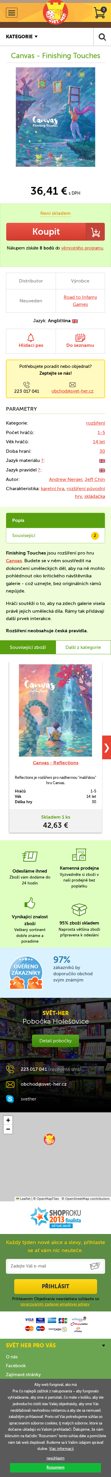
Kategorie (19, 36)
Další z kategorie (83, 647)
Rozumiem (55, 1467)
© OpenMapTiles (46, 1199)
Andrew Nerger (65, 479)
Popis (18, 520)
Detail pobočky (55, 1041)
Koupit (46, 231)
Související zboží (28, 647)
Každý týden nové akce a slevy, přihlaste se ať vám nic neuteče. (55, 1246)
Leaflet (24, 1199)
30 (102, 451)
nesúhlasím (55, 1458)
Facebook (16, 1365)
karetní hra (52, 488)
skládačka (94, 496)
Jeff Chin (95, 479)
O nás (12, 1357)
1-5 (101, 432)
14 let (99, 441)
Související (54, 535)
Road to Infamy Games (80, 300)
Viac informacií (61, 1449)
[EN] (102, 460)
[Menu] (11, 13)
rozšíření (95, 423)
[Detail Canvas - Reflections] (55, 710)
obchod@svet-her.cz (73, 391)
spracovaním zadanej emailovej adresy (55, 1304)
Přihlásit (55, 1286)
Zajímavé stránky (23, 1374)
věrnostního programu (82, 248)
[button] (49, 1139)
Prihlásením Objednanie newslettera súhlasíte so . (55, 1301)
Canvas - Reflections (55, 763)
